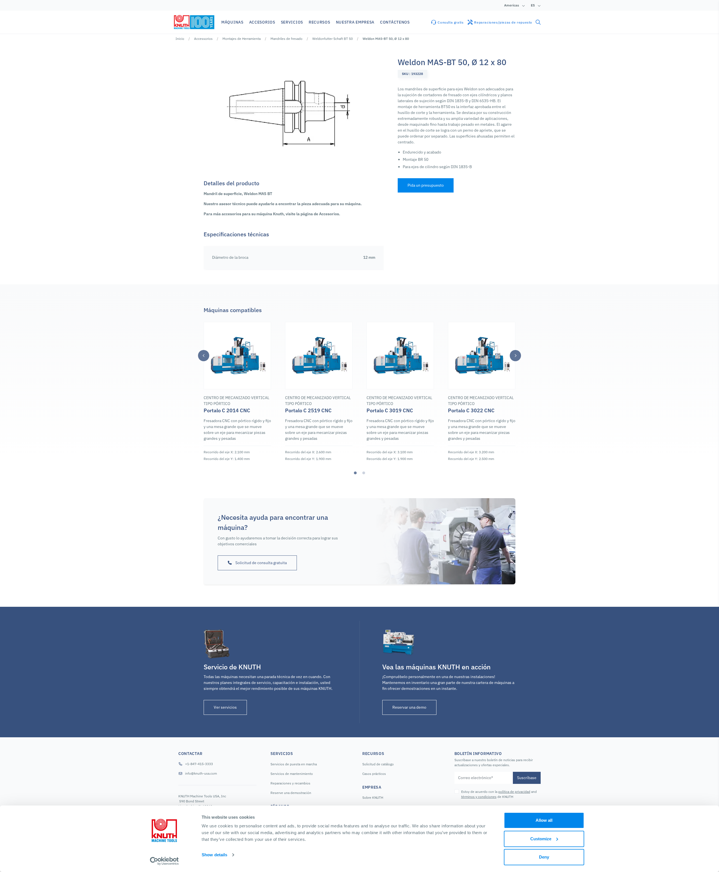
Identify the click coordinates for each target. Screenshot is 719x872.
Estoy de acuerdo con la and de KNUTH (499, 794)
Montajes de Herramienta (241, 38)
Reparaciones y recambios (290, 783)
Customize (540, 838)
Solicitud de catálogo (378, 764)
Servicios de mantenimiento (291, 774)
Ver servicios (225, 707)
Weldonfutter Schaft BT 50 (332, 38)
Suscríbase (526, 777)
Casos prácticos (374, 774)
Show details (214, 854)
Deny (544, 857)
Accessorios (203, 38)
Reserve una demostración (290, 793)
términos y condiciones (479, 797)
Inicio (180, 38)
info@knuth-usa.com (201, 773)
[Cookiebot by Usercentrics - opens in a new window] (164, 861)
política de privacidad (514, 791)
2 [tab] (364, 473)
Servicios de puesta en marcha (293, 764)
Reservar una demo (409, 707)
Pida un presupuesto (426, 185)
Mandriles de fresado (286, 38)
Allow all (544, 820)
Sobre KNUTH (372, 797)
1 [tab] (355, 473)
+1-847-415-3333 (199, 764)
